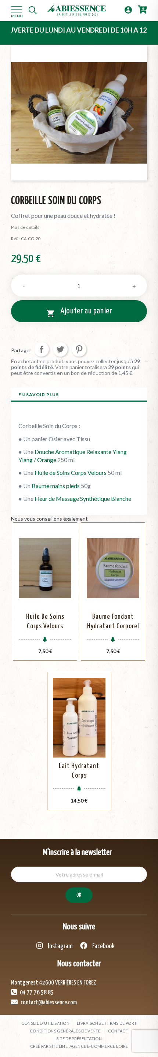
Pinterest (79, 349)
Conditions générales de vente (65, 1030)
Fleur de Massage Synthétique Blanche (83, 498)
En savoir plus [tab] (38, 394)
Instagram (60, 946)
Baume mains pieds (56, 485)
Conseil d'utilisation (45, 1023)
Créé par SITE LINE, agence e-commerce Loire (79, 1046)
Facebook (103, 946)
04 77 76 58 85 (36, 993)
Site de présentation (79, 1038)
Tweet (60, 349)
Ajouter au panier (79, 312)
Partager (41, 349)
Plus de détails (25, 227)
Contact (118, 1030)
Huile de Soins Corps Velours (71, 472)
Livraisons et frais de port (107, 1023)
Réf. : (15, 238)
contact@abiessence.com (48, 1003)
